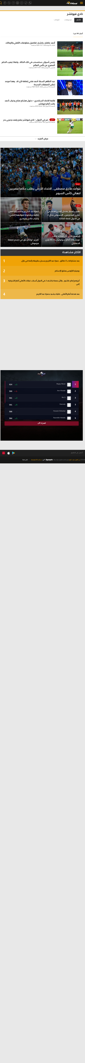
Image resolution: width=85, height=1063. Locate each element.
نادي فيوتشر (75, 13)
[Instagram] (17, 3)
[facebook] (5, 3)
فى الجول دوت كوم (74, 460)
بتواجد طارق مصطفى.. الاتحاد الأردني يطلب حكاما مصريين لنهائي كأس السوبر (45, 191)
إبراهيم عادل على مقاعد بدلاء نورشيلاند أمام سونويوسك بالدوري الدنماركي (62, 239)
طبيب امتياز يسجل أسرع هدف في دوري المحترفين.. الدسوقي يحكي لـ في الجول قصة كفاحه (63, 215)
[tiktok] (26, 3)
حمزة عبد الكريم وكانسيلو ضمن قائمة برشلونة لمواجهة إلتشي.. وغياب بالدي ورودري (23, 215)
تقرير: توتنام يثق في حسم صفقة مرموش (23, 241)
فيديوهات (68, 20)
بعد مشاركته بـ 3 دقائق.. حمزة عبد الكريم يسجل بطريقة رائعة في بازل (41, 261)
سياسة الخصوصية (36, 460)
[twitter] (9, 3)
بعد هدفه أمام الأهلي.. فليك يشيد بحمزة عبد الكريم (41, 294)
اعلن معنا (25, 460)
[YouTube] (22, 3)
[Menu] (81, 3)
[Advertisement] (41, 334)
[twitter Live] (13, 3)
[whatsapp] (30, 3)
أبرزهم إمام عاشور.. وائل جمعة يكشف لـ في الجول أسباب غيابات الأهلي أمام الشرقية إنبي (41, 282)
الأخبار (78, 20)
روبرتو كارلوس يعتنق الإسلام (41, 271)
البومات (56, 20)
